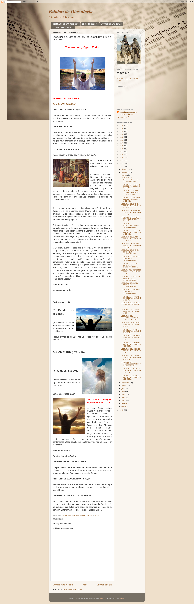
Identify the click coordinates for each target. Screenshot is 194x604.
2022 (122, 137)
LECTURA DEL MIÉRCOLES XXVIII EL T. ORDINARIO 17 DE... (131, 271)
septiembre (125, 383)
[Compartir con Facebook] (60, 519)
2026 (122, 125)
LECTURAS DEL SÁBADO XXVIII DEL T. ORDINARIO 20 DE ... (130, 252)
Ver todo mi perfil (123, 117)
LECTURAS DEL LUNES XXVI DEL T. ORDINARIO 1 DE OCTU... (131, 377)
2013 (122, 164)
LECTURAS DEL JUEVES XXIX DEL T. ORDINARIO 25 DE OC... (131, 219)
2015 (122, 158)
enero (123, 406)
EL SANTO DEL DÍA (89, 24)
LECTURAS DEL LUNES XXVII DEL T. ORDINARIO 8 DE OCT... (131, 331)
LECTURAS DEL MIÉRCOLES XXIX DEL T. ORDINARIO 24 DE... (131, 225)
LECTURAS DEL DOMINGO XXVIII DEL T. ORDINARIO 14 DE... (131, 291)
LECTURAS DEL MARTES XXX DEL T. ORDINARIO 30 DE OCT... (130, 186)
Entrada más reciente (63, 585)
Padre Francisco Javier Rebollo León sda (128, 113)
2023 (122, 134)
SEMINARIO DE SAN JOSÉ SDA (65, 24)
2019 (122, 146)
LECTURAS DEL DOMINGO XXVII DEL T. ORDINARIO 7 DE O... (131, 337)
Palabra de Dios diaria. (71, 11)
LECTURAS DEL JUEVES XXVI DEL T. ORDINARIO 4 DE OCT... (131, 357)
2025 (122, 128)
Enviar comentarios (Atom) (72, 589)
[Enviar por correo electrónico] (54, 519)
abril (123, 397)
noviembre (125, 172)
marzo (123, 400)
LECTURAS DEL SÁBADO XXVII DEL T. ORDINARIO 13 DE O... (131, 298)
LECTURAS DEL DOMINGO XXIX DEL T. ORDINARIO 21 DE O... (131, 245)
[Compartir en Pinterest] (62, 519)
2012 (122, 166)
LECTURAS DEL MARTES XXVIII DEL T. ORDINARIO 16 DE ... (130, 278)
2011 (121, 410)
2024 (122, 131)
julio (123, 389)
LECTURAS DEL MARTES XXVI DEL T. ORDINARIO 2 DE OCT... (131, 370)
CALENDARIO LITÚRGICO (63, 28)
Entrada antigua (104, 585)
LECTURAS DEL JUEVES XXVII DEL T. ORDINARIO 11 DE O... (131, 311)
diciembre (125, 169)
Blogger (122, 598)
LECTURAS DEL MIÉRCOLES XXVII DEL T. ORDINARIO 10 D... (130, 317)
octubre (124, 175)
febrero (124, 403)
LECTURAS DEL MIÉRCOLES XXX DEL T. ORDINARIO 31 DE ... (131, 179)
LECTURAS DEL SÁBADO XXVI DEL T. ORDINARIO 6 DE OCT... (131, 344)
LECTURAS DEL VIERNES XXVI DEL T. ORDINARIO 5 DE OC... (131, 350)
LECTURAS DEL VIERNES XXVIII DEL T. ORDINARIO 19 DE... (130, 258)
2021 (122, 140)
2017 (122, 152)
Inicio (85, 585)
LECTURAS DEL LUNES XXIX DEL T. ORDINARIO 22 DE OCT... (131, 238)
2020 (122, 143)
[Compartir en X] (58, 519)
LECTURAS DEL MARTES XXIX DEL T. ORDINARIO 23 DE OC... (131, 232)
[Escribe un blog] (56, 519)
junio (123, 391)
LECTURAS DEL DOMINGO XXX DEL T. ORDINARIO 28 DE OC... (131, 199)
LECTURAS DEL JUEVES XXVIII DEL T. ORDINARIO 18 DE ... (130, 265)
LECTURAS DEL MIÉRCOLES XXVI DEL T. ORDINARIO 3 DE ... (131, 364)
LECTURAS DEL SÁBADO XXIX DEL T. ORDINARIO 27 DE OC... (131, 206)
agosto (124, 385)
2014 (122, 161)
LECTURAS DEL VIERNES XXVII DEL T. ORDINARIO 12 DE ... (131, 304)
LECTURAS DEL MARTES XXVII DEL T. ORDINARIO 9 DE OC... (131, 324)
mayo (123, 394)
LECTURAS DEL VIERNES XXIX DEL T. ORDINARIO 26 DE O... (131, 212)
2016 (122, 155)
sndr (101, 598)
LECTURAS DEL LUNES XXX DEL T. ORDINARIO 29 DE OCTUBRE (130, 192)
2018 (122, 149)
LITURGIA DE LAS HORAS (111, 24)
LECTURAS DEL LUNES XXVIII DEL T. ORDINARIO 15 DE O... (130, 285)
